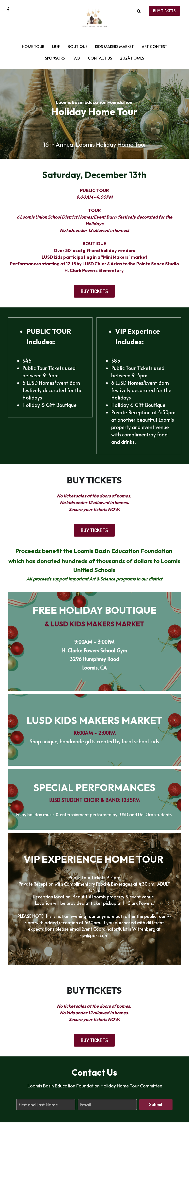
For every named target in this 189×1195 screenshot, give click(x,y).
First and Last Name (38, 1104)
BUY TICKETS (164, 10)
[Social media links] (8, 9)
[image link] (95, 17)
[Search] (139, 11)
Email (85, 1104)
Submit (156, 1104)
